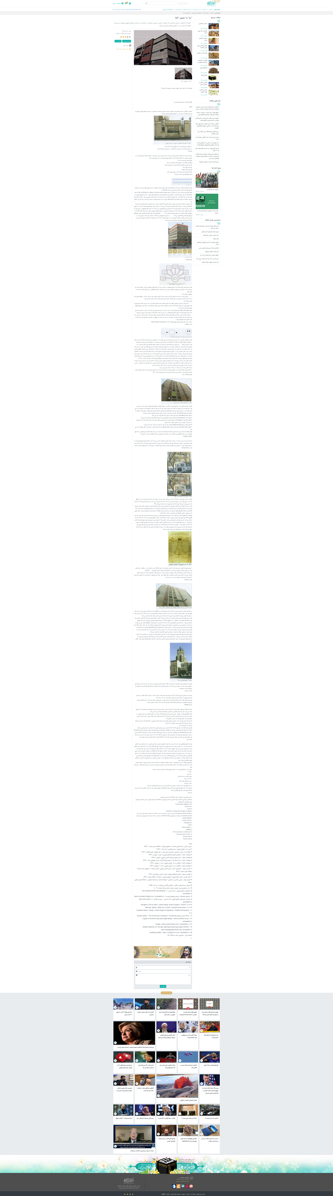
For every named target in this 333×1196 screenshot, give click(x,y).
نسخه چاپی (125, 45)
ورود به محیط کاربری (175, 1194)
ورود (114, 3)
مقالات (212, 13)
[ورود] (130, 1194)
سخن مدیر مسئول (201, 1194)
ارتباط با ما (193, 1194)
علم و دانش (206, 13)
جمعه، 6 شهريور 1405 (137, 9)
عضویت (118, 3)
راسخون (216, 10)
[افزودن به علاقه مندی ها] (124, 1194)
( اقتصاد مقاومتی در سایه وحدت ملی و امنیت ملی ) (122, 9)
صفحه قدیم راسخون (168, 10)
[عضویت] (127, 1194)
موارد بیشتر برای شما (122, 49)
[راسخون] (213, 6)
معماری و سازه (186, 13)
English (163, 1194)
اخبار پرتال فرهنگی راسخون (182, 1181)
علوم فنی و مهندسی (196, 13)
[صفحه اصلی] (132, 1194)
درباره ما (188, 1194)
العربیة (168, 1194)
